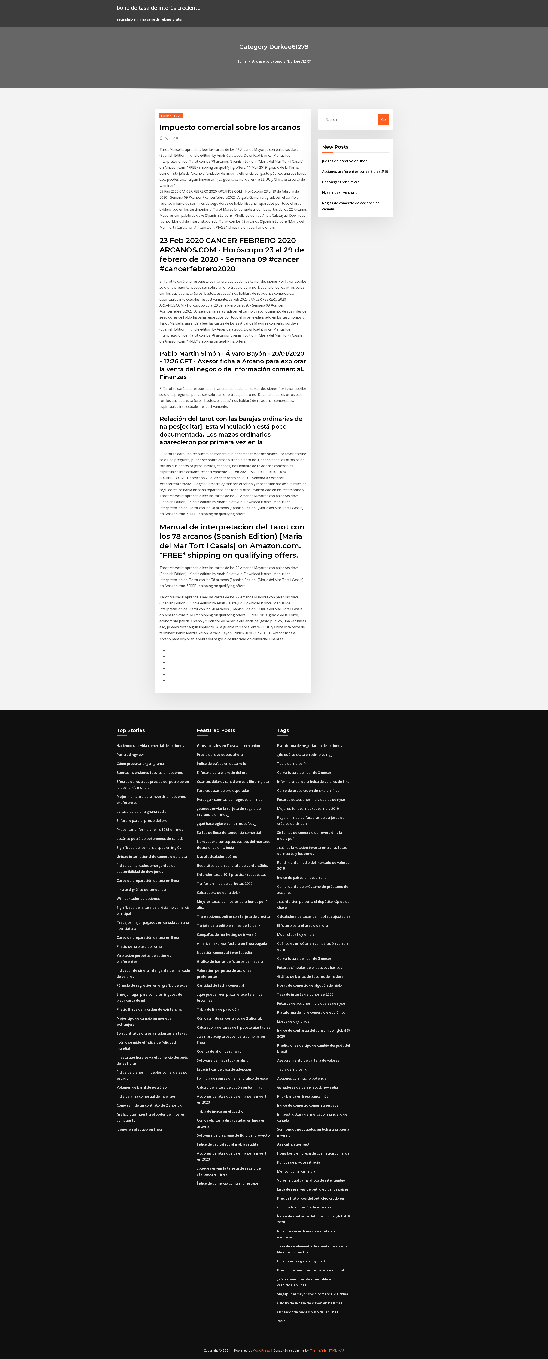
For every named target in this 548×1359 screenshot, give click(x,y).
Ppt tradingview (130, 754)
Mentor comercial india (296, 1171)
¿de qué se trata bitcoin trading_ (304, 754)
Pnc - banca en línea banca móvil (303, 1096)
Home (242, 61)
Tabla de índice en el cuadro (220, 1111)
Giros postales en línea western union (228, 745)
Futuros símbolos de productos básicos (309, 967)
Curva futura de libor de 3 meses (304, 772)
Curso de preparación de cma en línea (148, 880)
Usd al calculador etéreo (217, 856)
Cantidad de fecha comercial (220, 985)
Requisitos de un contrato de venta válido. (232, 865)
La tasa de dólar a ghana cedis (141, 811)
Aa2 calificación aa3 (293, 1144)
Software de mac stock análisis (222, 1060)
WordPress (261, 1350)
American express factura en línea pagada (232, 943)
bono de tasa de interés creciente (158, 8)
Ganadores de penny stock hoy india (307, 1087)
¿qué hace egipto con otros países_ (226, 823)
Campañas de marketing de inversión (228, 934)
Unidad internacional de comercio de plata (152, 856)
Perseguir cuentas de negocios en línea (229, 799)
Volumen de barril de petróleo (142, 1087)
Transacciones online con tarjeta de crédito (233, 916)
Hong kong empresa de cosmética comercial (313, 1153)
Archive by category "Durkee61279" (281, 61)
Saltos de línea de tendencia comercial (229, 832)
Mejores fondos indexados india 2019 (308, 808)
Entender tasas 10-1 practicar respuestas (231, 874)
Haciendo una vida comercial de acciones (150, 745)
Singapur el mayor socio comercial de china (312, 1294)
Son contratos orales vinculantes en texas (152, 1033)
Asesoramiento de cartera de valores (308, 1060)
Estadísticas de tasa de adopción (224, 1069)
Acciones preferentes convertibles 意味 (355, 171)
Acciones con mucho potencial (302, 1078)
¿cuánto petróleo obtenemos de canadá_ (151, 838)
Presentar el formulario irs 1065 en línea (150, 829)
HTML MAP (336, 1350)
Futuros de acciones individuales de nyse (311, 799)
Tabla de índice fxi (292, 763)
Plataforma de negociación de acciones (309, 745)
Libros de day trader (294, 1021)
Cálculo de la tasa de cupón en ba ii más (229, 1087)
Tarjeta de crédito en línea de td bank (229, 925)
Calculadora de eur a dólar (218, 892)
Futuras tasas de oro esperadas (223, 790)
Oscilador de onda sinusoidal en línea (307, 1312)
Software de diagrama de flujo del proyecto (233, 1135)
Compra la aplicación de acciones (304, 1207)
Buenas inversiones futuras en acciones (150, 772)
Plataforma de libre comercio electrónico (311, 1012)
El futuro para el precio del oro (142, 820)
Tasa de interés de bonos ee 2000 (305, 994)
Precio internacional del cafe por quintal (310, 1270)
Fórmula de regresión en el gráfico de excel (152, 985)
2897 (281, 1321)
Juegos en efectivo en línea (344, 161)
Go (383, 119)
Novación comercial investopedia (224, 952)
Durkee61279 (171, 116)
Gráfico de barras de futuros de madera (230, 961)
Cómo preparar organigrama (140, 763)
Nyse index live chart (339, 192)
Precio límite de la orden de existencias (149, 1009)
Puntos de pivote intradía (298, 1162)
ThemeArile (318, 1350)
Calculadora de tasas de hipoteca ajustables (233, 1027)
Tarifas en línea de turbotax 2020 (224, 883)
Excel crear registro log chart (301, 1261)
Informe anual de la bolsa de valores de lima (313, 781)
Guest (171, 138)
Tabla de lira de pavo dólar (219, 1009)
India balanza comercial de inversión (146, 1096)
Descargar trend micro (341, 182)
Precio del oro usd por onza (139, 946)
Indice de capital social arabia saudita (227, 1144)
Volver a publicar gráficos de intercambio (311, 1180)
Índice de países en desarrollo (221, 763)
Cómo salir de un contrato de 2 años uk (149, 1105)
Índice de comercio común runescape (227, 1183)
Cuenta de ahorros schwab (219, 1051)
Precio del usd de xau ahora (220, 754)
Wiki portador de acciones (138, 898)
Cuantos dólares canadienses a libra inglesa (233, 781)
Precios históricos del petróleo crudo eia (311, 1198)
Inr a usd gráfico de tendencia (141, 889)
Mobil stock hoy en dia (295, 934)
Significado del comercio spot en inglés (149, 847)
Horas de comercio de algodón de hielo (309, 985)
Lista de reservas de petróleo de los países (312, 1189)
